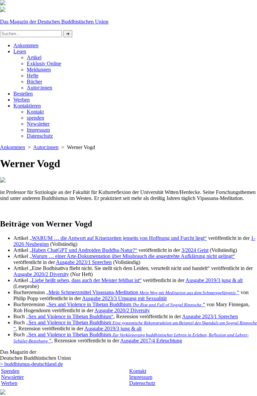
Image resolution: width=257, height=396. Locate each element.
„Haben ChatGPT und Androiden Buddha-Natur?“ (83, 250)
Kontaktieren (27, 106)
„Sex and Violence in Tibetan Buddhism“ (69, 316)
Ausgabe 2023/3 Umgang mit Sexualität (124, 298)
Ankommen (25, 45)
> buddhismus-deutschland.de (31, 364)
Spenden (10, 371)
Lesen (19, 51)
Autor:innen (39, 87)
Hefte (32, 75)
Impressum (38, 130)
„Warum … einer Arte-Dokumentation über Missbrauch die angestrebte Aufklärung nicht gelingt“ (132, 256)
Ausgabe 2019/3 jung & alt (214, 280)
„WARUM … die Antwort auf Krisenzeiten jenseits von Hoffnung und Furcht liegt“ (118, 238)
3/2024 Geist (194, 250)
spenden (35, 118)
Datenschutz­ (40, 136)
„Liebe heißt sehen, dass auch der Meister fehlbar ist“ (85, 280)
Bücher (34, 81)
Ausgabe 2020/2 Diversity (41, 274)
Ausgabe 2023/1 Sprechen (84, 262)
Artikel (34, 57)
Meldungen (39, 69)
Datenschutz (142, 383)
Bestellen (23, 93)
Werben (21, 100)
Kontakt (35, 112)
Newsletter (38, 124)
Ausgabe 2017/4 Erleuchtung (151, 340)
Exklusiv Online (44, 63)
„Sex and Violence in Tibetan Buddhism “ (125, 304)
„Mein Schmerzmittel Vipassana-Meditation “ (142, 292)
